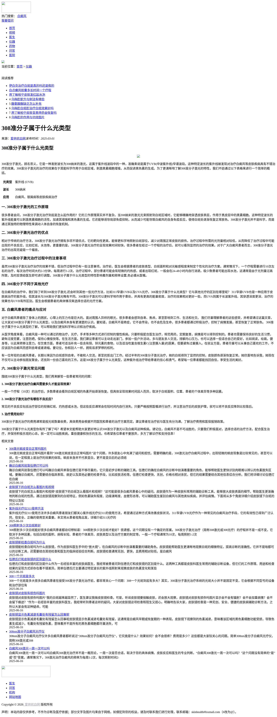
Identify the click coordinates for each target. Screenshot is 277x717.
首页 (12, 28)
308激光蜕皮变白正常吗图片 (28, 448)
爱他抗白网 (18, 138)
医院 (12, 55)
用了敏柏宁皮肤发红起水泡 (27, 94)
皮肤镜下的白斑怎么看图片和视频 (31, 487)
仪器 (12, 41)
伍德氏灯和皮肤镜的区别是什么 (30, 559)
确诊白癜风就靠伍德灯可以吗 (28, 465)
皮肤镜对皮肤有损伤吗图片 (27, 593)
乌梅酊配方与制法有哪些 (27, 99)
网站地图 (15, 697)
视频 (12, 32)
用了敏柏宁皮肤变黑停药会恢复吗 (34, 112)
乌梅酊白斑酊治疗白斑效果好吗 (32, 108)
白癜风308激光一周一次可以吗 (29, 648)
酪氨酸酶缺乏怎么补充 (26, 103)
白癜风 (21, 16)
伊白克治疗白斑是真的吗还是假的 (31, 85)
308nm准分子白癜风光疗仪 (26, 631)
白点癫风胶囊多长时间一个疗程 (30, 90)
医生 (12, 37)
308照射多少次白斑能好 (25, 525)
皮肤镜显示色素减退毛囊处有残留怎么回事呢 (39, 614)
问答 (12, 50)
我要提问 (8, 20)
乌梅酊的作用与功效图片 (27, 117)
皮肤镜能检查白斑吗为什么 (27, 542)
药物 (12, 46)
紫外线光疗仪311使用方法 (26, 508)
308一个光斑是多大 (22, 576)
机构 (12, 692)
